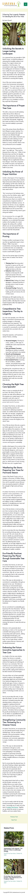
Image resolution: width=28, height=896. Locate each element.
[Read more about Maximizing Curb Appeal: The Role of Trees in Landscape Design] (14, 839)
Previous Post (14, 816)
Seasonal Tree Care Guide (10, 853)
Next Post (14, 820)
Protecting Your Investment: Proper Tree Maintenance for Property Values (13, 877)
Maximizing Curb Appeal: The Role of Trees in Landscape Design (13, 849)
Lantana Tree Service (12, 807)
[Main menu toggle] (25, 4)
